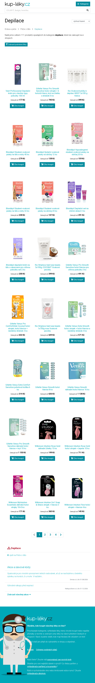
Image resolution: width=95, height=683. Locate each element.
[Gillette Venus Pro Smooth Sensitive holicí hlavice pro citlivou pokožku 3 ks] (77, 248)
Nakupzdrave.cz (71, 589)
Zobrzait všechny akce (18, 594)
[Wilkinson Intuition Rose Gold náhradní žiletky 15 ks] (47, 429)
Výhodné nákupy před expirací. (20, 585)
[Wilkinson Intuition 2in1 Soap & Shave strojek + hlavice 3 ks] (47, 485)
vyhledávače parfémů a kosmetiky (42, 666)
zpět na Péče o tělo (17, 555)
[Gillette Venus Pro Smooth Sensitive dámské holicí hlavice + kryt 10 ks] (18, 427)
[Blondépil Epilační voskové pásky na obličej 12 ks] (47, 135)
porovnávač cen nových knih (59, 659)
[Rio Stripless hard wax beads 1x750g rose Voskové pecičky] (47, 309)
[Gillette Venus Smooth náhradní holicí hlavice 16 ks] (77, 370)
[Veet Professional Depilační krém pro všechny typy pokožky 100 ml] (18, 74)
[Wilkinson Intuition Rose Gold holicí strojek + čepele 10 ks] (77, 429)
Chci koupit (19, 106)
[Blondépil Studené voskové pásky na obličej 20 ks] (47, 192)
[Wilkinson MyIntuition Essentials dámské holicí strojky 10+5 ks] (18, 485)
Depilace (38, 29)
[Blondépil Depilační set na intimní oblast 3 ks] (77, 192)
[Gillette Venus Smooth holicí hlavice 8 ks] (47, 370)
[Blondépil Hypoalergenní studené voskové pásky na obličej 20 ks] (77, 133)
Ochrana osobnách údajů (46, 649)
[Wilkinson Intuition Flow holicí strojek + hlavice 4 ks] (77, 488)
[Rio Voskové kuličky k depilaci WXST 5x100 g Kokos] (77, 76)
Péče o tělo (25, 29)
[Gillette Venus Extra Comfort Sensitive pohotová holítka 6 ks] (18, 368)
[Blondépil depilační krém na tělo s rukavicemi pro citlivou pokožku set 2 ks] (18, 248)
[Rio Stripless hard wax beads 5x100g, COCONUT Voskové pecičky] (47, 248)
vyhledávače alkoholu (36, 673)
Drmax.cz (73, 579)
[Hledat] (87, 10)
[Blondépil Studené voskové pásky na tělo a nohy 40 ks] (18, 135)
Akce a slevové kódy (19, 567)
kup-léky (17, 4)
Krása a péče (10, 29)
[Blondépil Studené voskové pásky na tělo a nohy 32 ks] (18, 192)
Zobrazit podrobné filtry (17, 44)
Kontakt (30, 649)
